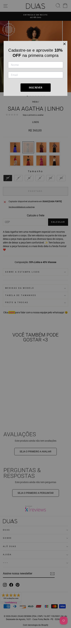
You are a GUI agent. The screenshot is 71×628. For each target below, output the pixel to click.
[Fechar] (64, 44)
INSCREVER (35, 87)
